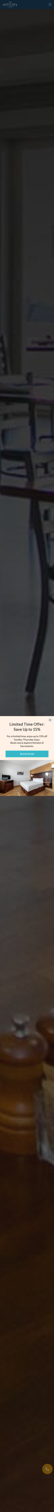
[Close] (50, 720)
